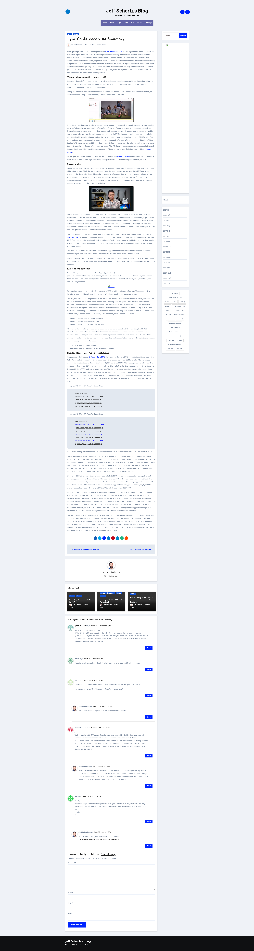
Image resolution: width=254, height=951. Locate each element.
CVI (182, 302)
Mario (95, 854)
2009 (165, 273)
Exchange (148, 23)
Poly (112, 23)
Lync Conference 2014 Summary (95, 39)
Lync (126, 23)
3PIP (175, 293)
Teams (104, 23)
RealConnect (175, 323)
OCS (132, 23)
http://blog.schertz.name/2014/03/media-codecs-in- (98, 839)
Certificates (170, 302)
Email (70, 903)
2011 (165, 263)
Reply (149, 648)
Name (70, 893)
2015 (165, 242)
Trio (179, 340)
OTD (180, 319)
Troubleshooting (175, 344)
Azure (139, 23)
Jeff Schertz (77, 45)
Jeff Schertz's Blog (127, 11)
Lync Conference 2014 (114, 52)
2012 (165, 257)
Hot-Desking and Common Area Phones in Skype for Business (141, 600)
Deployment (179, 306)
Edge (169, 310)
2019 (165, 220)
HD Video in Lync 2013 (96, 357)
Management (179, 314)
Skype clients (72, 237)
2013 (165, 252)
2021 (165, 210)
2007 (165, 284)
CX (167, 306)
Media (104, 45)
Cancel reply (108, 854)
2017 (165, 231)
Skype (119, 23)
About (165, 200)
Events (99, 45)
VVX (179, 348)
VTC (170, 348)
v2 (131, 224)
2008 (165, 278)
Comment (72, 863)
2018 (165, 226)
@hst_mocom (80, 626)
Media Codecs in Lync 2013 (140, 549)
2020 (165, 215)
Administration (175, 297)
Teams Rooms (175, 336)
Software (175, 327)
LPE (168, 314)
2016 (165, 236)
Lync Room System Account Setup (85, 549)
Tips (171, 340)
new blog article (123, 157)
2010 (165, 268)
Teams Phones (175, 331)
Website (70, 913)
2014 (165, 247)
